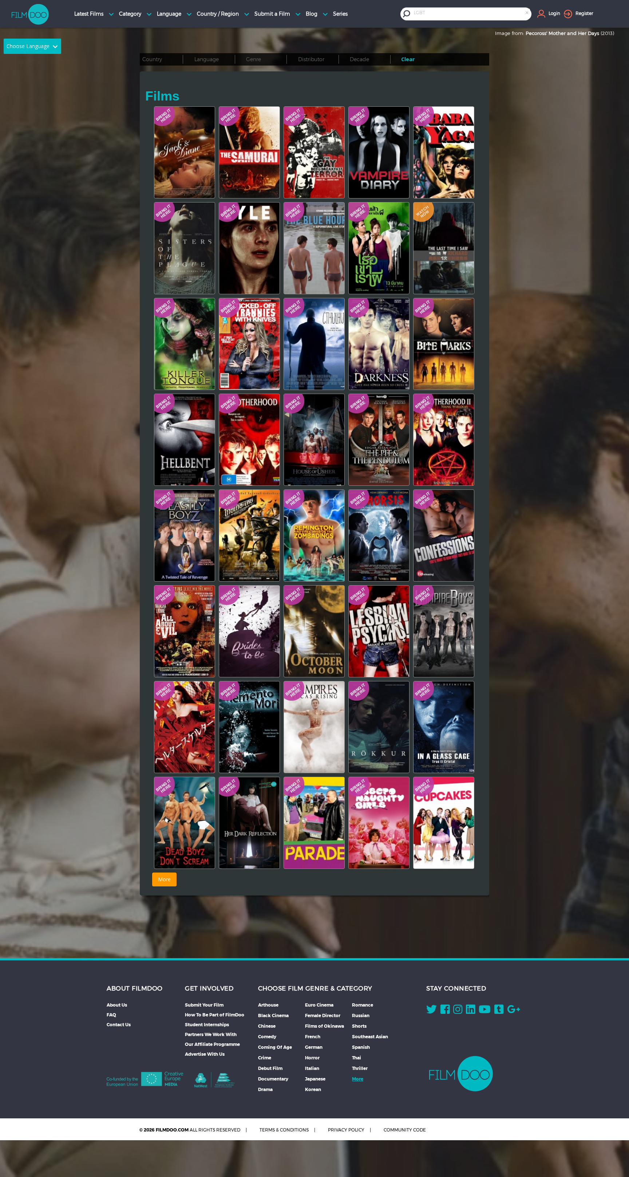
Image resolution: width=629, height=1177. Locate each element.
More (357, 1079)
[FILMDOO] (461, 1073)
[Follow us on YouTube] (485, 1011)
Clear (408, 59)
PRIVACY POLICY (346, 1130)
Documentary (273, 1079)
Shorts (359, 1026)
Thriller (360, 1068)
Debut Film (270, 1068)
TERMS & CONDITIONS (284, 1130)
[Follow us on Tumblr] (498, 1011)
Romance (362, 1005)
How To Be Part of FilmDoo (214, 1014)
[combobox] (471, 14)
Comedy (267, 1036)
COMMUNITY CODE (405, 1130)
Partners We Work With (211, 1034)
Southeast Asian (370, 1036)
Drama (265, 1089)
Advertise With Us (205, 1054)
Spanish (361, 1047)
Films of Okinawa (324, 1026)
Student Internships (207, 1024)
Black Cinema (273, 1015)
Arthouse (268, 1005)
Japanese (315, 1079)
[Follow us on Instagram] (457, 1011)
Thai (356, 1057)
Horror (312, 1057)
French (312, 1036)
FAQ (111, 1014)
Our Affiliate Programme (212, 1044)
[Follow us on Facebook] (445, 1011)
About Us (117, 1005)
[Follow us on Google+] (513, 1011)
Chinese (267, 1026)
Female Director (322, 1015)
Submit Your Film (204, 1005)
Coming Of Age (275, 1047)
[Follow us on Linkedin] (470, 1011)
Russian (360, 1015)
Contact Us (119, 1024)
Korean (313, 1089)
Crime (264, 1057)
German (314, 1047)
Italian (312, 1068)
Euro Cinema (319, 1005)
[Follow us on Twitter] (431, 1011)
